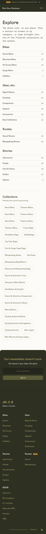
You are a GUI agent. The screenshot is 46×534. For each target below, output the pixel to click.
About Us (7, 493)
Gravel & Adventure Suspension (18, 296)
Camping (28, 425)
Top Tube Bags (11, 241)
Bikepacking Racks (13, 255)
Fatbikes (6, 441)
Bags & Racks (31, 420)
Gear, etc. (9, 85)
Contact (6, 513)
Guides (6, 475)
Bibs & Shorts (10, 309)
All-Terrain (7, 431)
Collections (29, 446)
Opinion (6, 480)
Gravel (5, 420)
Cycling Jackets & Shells (15, 316)
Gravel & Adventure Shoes (16, 303)
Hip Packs (31, 255)
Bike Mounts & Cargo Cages (17, 337)
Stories (7, 151)
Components (30, 431)
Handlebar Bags (12, 234)
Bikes (6, 47)
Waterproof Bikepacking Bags (18, 269)
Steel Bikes (10, 207)
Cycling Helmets (12, 330)
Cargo (5, 436)
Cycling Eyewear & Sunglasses (18, 323)
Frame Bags (28, 228)
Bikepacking (30, 464)
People (5, 464)
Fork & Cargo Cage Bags (15, 248)
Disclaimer (33, 529)
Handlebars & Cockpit (14, 289)
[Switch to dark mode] (42, 529)
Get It (23, 378)
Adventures (8, 459)
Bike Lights (29, 330)
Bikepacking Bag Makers (15, 262)
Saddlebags (29, 234)
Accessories (30, 441)
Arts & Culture (9, 469)
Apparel (28, 436)
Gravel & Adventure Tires (15, 275)
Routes (7, 129)
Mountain (7, 425)
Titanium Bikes (26, 207)
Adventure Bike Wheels (15, 282)
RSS (4, 519)
